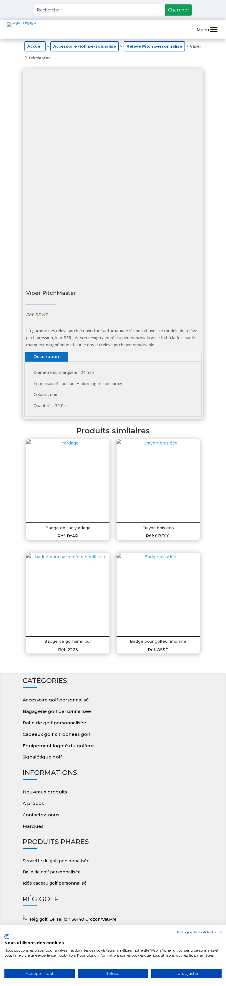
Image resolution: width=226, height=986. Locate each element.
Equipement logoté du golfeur (58, 745)
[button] (203, 30)
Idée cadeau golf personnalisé (55, 883)
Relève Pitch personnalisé (154, 46)
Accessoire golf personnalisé (84, 46)
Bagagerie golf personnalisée (57, 711)
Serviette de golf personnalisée (56, 860)
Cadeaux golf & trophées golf (56, 734)
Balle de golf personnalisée (54, 723)
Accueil (35, 46)
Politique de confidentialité (199, 932)
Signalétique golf (42, 757)
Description (46, 356)
